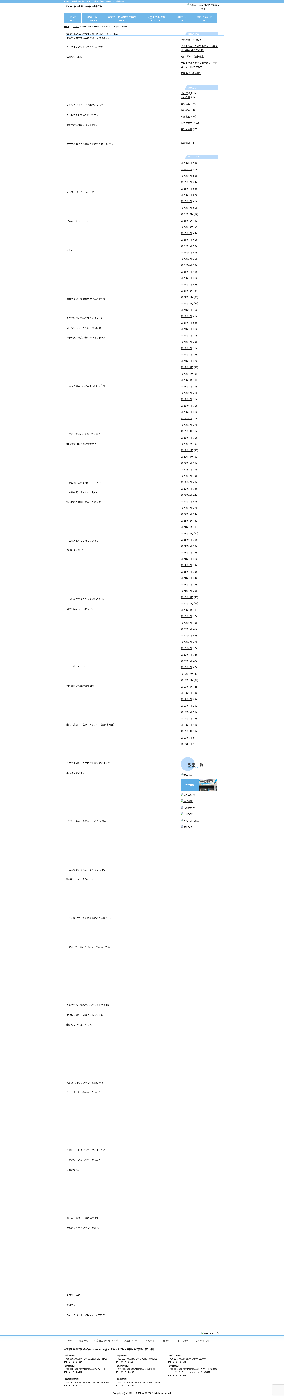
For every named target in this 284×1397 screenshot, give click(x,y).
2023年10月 (187, 380)
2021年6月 (186, 559)
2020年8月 (186, 622)
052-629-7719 (75, 1385)
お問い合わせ (204, 18)
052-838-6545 (75, 1362)
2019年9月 (186, 693)
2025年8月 (186, 239)
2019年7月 (186, 705)
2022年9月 (186, 463)
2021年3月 (186, 578)
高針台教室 (186, 129)
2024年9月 (186, 310)
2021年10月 (187, 533)
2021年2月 (186, 584)
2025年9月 (186, 233)
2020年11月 (187, 603)
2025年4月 (186, 265)
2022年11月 (187, 450)
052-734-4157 (127, 1372)
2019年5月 (186, 718)
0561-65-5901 (179, 1362)
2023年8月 (186, 392)
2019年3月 (186, 731)
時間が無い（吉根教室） (193, 56)
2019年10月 (187, 686)
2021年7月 (186, 552)
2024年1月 (186, 361)
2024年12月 (187, 290)
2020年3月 (186, 654)
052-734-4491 (75, 1372)
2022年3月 (186, 501)
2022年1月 (186, 514)
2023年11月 (187, 373)
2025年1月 (186, 284)
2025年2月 (186, 278)
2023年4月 (186, 418)
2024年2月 (186, 354)
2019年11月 (187, 680)
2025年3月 (186, 271)
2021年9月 (186, 539)
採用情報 (181, 18)
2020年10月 (187, 610)
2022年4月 (186, 495)
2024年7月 (186, 322)
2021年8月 (186, 546)
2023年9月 (186, 386)
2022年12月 (187, 443)
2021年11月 (187, 527)
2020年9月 (186, 616)
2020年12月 (187, 597)
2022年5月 (186, 488)
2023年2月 (186, 431)
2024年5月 (186, 335)
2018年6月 (186, 744)
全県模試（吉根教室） (192, 39)
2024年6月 (186, 329)
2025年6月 (186, 252)
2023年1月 (186, 437)
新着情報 (185, 142)
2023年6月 (186, 405)
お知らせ (165, 1340)
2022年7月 (186, 475)
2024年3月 (186, 348)
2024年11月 (187, 297)
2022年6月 (186, 482)
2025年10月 (187, 226)
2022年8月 (186, 469)
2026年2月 (186, 201)
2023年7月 (186, 399)
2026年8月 (186, 163)
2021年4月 (186, 571)
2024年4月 (186, 341)
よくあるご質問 (203, 1340)
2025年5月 (186, 258)
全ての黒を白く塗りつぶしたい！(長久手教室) (90, 724)
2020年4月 (186, 648)
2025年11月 (187, 220)
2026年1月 (186, 207)
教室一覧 (92, 18)
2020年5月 (186, 641)
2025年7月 (186, 246)
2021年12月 (187, 520)
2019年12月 (187, 673)
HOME (72, 18)
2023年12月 (187, 367)
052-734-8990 (127, 1385)
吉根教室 (185, 103)
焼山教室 (185, 110)
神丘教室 (185, 116)
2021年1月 (186, 590)
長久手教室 (99, 1314)
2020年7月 (186, 629)
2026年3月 (186, 194)
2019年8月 (186, 699)
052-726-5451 (127, 1362)
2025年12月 (187, 214)
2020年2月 (186, 661)
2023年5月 (186, 412)
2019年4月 (186, 725)
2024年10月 (187, 303)
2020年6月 (186, 635)
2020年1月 (186, 667)
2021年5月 (186, 565)
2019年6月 (186, 712)
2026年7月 (186, 169)
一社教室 (185, 97)
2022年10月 (187, 456)
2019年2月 (186, 737)
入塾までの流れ (156, 18)
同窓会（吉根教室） (191, 73)
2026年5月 (186, 182)
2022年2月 (186, 507)
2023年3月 (186, 424)
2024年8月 (186, 316)
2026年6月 (186, 175)
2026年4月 (186, 188)
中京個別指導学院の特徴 (121, 18)
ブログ (76, 26)
